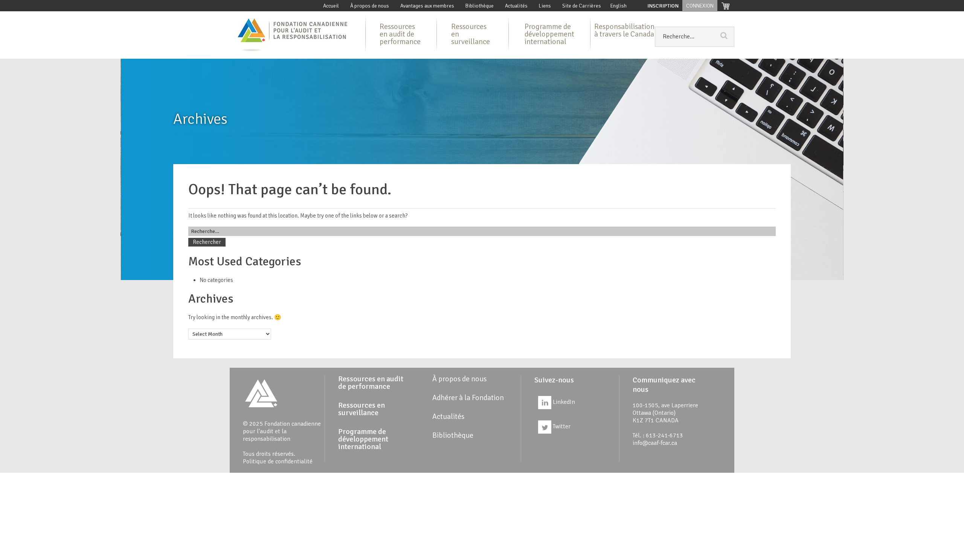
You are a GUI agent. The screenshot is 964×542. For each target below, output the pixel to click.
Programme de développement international (549, 34)
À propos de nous (369, 6)
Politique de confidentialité (278, 461)
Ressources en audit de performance (400, 34)
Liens (545, 6)
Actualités (516, 6)
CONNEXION (700, 6)
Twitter (560, 426)
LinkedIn (563, 402)
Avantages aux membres (427, 6)
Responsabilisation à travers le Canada (624, 30)
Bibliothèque (479, 6)
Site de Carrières (581, 6)
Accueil (331, 6)
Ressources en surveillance (470, 34)
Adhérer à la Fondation (468, 398)
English (618, 6)
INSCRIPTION (663, 6)
